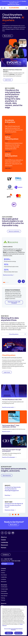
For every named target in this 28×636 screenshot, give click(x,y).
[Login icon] (1, 8)
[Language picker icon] (4, 8)
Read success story (8, 275)
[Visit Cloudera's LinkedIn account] (9, 532)
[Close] (24, 607)
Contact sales (4, 589)
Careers (3, 539)
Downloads (4, 591)
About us (4, 537)
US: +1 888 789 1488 (6, 559)
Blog (2, 605)
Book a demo (13, 524)
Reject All (9, 633)
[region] (13, 620)
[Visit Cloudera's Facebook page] (2, 532)
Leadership (4, 542)
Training (3, 598)
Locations (3, 579)
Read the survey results (8, 407)
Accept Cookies (18, 633)
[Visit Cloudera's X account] (5, 532)
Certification (4, 586)
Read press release (10, 510)
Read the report (6, 431)
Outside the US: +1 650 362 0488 (10, 561)
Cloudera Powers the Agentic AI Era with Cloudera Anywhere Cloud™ (14, 505)
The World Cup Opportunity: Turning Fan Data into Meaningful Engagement (13, 488)
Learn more (8, 80)
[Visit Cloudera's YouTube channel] (13, 532)
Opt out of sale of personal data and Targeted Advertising (13, 629)
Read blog (7, 495)
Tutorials (3, 600)
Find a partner (4, 593)
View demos (4, 595)
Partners (3, 547)
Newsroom (4, 545)
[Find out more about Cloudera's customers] (14, 191)
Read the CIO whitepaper (8, 457)
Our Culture (4, 575)
